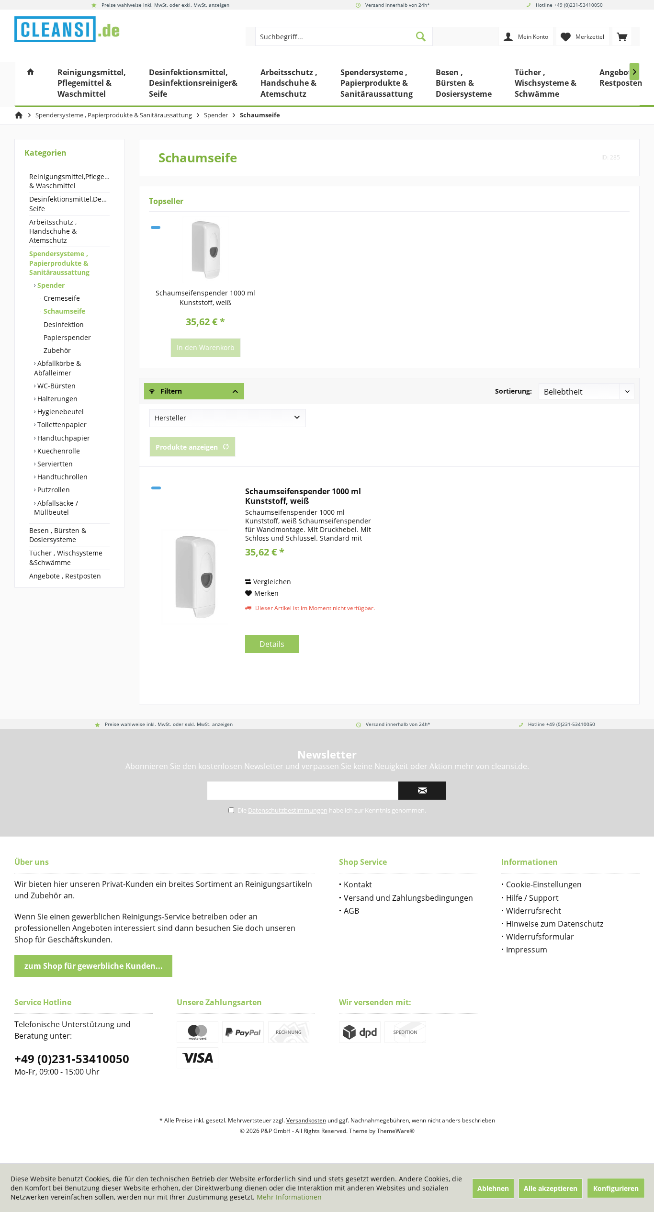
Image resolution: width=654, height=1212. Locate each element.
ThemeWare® (396, 1131)
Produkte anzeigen (187, 447)
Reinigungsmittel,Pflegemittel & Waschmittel (69, 181)
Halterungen (56, 398)
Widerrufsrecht (533, 911)
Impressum (526, 949)
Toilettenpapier (61, 424)
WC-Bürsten (55, 385)
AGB (351, 911)
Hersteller (170, 417)
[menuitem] (622, 36)
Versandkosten (306, 1120)
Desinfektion (63, 324)
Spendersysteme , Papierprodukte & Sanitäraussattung (59, 262)
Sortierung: (513, 391)
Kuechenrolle (57, 450)
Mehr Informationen (289, 1196)
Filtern (170, 391)
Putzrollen (52, 489)
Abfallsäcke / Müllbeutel (56, 507)
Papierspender (66, 337)
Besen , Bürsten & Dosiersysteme (57, 535)
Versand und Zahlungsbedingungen (408, 898)
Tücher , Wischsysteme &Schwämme (65, 557)
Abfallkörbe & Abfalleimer (57, 368)
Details (271, 644)
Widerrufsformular (540, 936)
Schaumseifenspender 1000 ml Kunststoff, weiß (205, 297)
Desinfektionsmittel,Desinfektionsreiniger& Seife (69, 203)
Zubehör (56, 350)
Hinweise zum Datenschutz (554, 923)
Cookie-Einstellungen (544, 884)
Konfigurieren (616, 1188)
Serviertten (54, 463)
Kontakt (358, 884)
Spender (50, 285)
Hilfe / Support (532, 898)
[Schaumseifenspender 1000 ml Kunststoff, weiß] (205, 249)
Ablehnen (493, 1188)
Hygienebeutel (59, 411)
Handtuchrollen (61, 476)
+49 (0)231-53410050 (71, 1058)
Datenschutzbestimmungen (287, 810)
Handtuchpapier (62, 437)
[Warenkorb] (622, 36)
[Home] (30, 84)
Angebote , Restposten (65, 575)
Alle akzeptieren (550, 1188)
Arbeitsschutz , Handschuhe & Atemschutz (53, 231)
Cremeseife (61, 298)
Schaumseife (63, 311)
